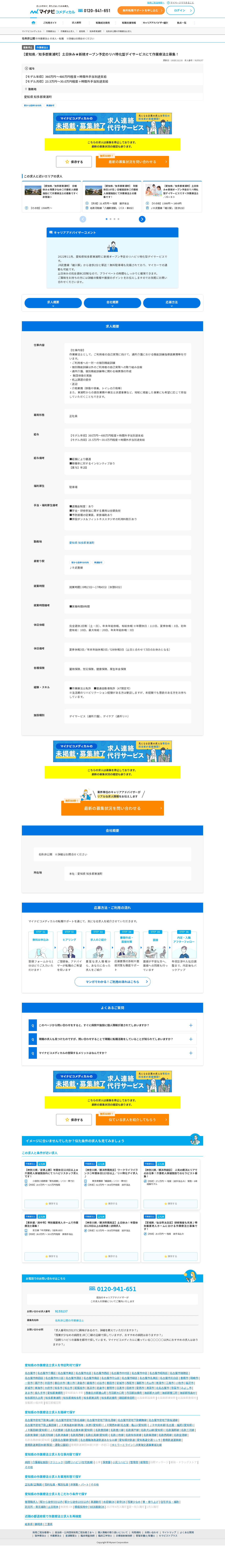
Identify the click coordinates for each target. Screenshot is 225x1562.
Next (142, 219)
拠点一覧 (182, 23)
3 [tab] (114, 219)
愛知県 (82, 31)
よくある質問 (187, 1532)
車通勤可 (50, 105)
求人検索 (76, 23)
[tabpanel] (51, 197)
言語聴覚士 (71, 1535)
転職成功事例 (103, 23)
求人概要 (53, 302)
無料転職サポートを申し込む (140, 10)
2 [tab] (110, 219)
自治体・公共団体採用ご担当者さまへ (74, 1532)
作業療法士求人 (67, 31)
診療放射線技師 (124, 1535)
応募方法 (172, 302)
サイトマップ (169, 1532)
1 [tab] (106, 219)
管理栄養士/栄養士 (145, 1535)
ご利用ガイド (50, 23)
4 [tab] (118, 219)
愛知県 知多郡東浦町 (81, 543)
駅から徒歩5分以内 (33, 105)
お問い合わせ (151, 1532)
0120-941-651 (94, 10)
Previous (83, 219)
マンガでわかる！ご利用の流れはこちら (112, 981)
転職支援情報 (129, 23)
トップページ (33, 23)
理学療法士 (40, 1535)
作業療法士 (51, 31)
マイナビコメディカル (32, 31)
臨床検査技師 (88, 1535)
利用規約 (136, 1532)
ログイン (179, 10)
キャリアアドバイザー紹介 (155, 23)
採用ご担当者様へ (155, 2)
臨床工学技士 (105, 1535)
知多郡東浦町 (95, 31)
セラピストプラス (168, 1535)
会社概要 (112, 302)
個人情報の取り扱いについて (113, 1532)
